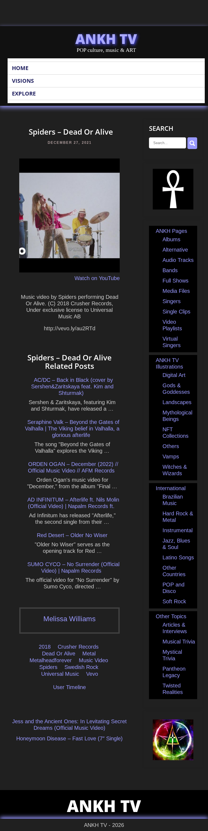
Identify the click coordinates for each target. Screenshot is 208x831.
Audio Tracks (178, 260)
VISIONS (23, 80)
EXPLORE (24, 93)
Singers (171, 301)
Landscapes (176, 402)
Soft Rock (174, 601)
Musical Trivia (178, 642)
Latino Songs (178, 557)
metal (89, 653)
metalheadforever (51, 660)
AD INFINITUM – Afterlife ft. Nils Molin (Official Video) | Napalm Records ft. (73, 503)
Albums (171, 239)
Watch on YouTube (97, 278)
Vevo (92, 674)
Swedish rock (81, 667)
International (171, 488)
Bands (170, 270)
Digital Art (174, 375)
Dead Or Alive (58, 653)
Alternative (175, 250)
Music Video (93, 660)
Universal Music (60, 674)
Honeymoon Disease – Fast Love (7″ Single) (69, 738)
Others (170, 446)
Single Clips (176, 312)
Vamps (170, 456)
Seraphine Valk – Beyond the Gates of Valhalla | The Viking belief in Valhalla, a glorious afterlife (72, 428)
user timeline (69, 687)
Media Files (176, 291)
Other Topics (171, 616)
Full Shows (175, 281)
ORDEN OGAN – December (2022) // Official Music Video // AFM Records (73, 467)
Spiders (48, 667)
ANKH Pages (171, 231)
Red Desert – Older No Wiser (72, 535)
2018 (45, 647)
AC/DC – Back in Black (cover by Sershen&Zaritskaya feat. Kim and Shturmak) (72, 386)
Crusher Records (78, 647)
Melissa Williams (69, 619)
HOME (20, 68)
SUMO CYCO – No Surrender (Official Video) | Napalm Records (73, 567)
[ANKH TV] (173, 208)
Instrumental (177, 530)
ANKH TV (106, 39)
